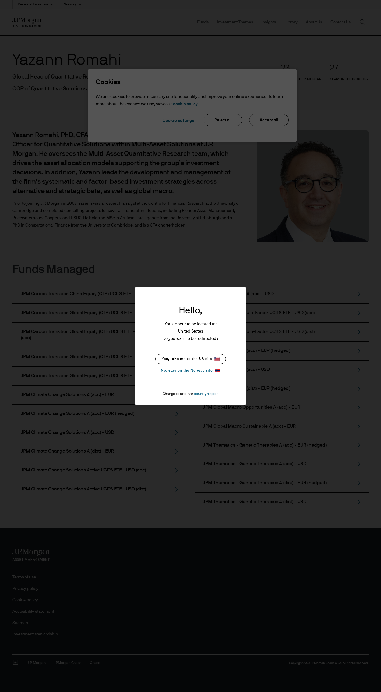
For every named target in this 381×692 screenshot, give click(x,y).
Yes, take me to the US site (187, 359)
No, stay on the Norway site (187, 370)
